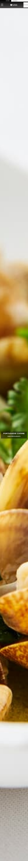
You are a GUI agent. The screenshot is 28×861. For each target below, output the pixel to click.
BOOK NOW (26, 4)
